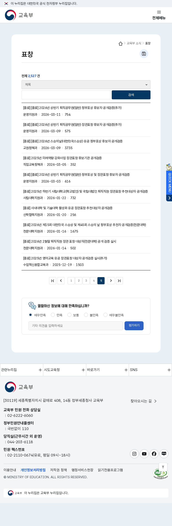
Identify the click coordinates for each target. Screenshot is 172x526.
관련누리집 (9, 370)
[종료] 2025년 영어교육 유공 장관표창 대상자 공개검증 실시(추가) (65, 258)
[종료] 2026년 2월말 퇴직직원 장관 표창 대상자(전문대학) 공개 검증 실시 (69, 241)
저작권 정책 (58, 470)
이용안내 (10, 470)
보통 (76, 315)
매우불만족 (116, 315)
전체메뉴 (159, 18)
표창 (147, 43)
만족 (59, 315)
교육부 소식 (134, 43)
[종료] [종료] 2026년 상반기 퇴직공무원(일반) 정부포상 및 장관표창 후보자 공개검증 (76, 175)
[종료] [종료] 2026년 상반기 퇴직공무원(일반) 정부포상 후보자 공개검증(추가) (72, 108)
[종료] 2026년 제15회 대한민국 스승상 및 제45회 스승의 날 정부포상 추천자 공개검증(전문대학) (84, 225)
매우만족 (40, 315)
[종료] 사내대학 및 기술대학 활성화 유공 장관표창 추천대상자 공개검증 (68, 208)
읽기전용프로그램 (110, 470)
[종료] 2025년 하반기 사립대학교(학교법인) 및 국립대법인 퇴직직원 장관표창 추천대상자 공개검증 (85, 191)
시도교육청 (52, 370)
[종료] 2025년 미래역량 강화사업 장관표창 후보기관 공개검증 (62, 158)
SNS (134, 370)
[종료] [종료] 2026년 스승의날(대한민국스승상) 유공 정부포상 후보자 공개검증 (73, 141)
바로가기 (93, 370)
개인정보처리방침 (33, 470)
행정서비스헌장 (82, 470)
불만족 (94, 315)
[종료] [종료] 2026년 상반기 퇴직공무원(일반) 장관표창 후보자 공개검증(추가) (72, 125)
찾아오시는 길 (142, 401)
